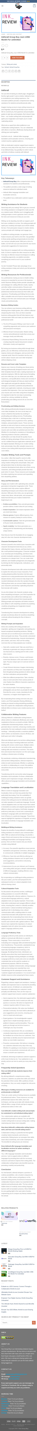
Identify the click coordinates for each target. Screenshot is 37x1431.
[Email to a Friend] (12, 71)
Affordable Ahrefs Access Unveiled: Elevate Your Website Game (16, 1293)
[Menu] (2, 6)
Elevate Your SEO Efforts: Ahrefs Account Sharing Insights (17, 1311)
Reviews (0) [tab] (5, 85)
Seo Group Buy (14, 1379)
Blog (3, 1424)
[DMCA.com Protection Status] (7, 1337)
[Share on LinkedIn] (19, 71)
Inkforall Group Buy (14, 67)
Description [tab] (5, 82)
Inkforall (7, 67)
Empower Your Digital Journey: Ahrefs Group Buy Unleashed (17, 1299)
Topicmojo (4, 1223)
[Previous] (1, 1225)
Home (3, 34)
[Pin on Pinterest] (15, 71)
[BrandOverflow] (27, 1221)
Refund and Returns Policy (26, 1424)
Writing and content (14, 34)
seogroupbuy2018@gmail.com (16, 1374)
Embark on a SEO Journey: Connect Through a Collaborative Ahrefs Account (16, 1288)
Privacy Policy (11, 1424)
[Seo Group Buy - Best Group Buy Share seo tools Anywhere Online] (18, 6)
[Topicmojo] (9, 1215)
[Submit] (34, 1322)
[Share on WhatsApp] (3, 71)
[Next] (36, 1225)
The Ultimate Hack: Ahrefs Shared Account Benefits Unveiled (17, 1305)
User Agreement (18, 1425)
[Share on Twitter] (9, 71)
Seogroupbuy (15, 1376)
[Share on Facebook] (6, 71)
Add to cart (17, 57)
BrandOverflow (23, 1233)
